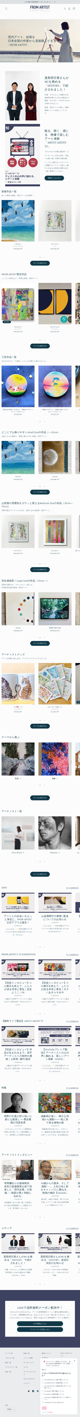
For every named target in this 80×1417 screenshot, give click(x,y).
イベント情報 (28, 1358)
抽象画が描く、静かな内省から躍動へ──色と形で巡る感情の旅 (55, 1119)
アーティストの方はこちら (40, 1329)
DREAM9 (55, 476)
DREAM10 (18, 244)
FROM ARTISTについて (66, 1354)
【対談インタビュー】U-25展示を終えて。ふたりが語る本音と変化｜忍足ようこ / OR (18, 987)
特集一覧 (27, 1353)
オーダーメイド (29, 1362)
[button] (6, 8)
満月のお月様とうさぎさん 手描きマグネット (18, 409)
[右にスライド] (44, 257)
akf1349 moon (55, 327)
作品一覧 (8, 1372)
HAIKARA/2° (18, 327)
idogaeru (54, 852)
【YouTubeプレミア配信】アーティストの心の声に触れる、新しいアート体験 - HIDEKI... (55, 1054)
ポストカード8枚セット (55, 707)
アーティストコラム (30, 1373)
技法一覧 (8, 1362)
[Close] (74, 1361)
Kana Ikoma (17, 852)
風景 (17, 778)
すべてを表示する (40, 263)
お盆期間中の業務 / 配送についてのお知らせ (54, 917)
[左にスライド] (35, 257)
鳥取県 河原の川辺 (55, 628)
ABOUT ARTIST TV (29, 1379)
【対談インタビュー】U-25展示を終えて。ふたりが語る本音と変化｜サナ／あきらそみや (55, 987)
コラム (26, 1367)
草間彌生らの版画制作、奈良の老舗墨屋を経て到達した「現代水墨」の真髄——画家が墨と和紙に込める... (18, 1189)
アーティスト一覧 (11, 1367)
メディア (27, 1383)
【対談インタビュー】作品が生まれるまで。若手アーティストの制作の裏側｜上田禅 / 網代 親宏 (18, 1054)
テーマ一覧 (9, 1353)
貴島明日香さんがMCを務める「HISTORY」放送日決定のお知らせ (55, 1260)
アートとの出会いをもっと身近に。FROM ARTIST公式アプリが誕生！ (18, 919)
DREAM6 (18, 628)
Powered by (45, 1412)
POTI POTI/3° (55, 244)
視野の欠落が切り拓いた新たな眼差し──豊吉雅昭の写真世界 (18, 1119)
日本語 (9, 1409)
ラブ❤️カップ (18, 707)
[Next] (44, 1408)
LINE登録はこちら (40, 1324)
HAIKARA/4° (55, 550)
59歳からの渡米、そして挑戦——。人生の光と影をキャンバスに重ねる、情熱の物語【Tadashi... (55, 1188)
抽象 (54, 778)
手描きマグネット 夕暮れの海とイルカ (55, 409)
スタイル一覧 (9, 1358)
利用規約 (45, 1358)
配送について (46, 1353)
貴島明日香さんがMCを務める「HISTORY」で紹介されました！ (18, 1260)
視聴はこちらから (54, 178)
